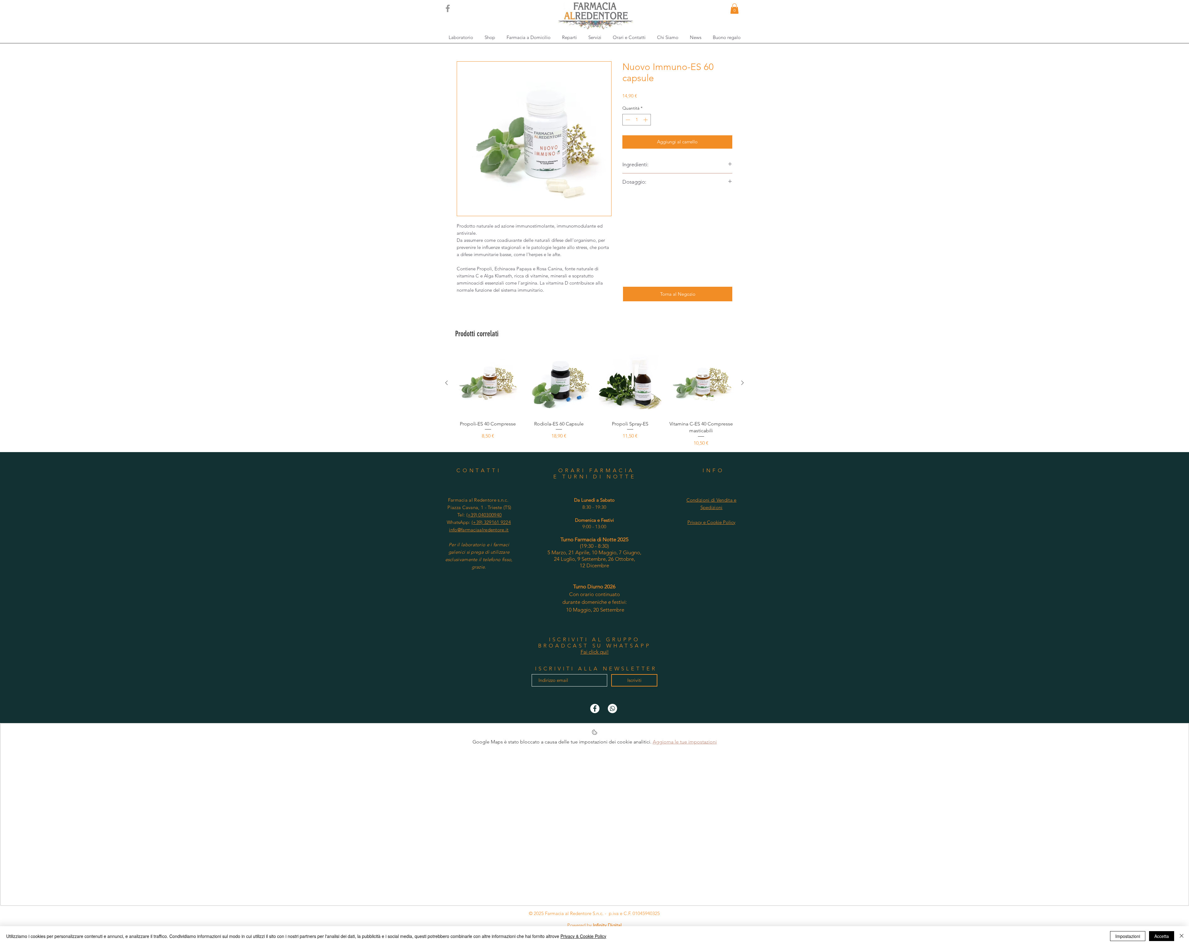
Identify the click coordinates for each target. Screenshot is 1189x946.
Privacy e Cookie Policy (711, 522)
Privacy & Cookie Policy (583, 936)
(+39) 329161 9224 (491, 522)
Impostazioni (1127, 936)
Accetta (1161, 936)
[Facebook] (448, 8)
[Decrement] (627, 119)
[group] (594, 398)
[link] (734, 8)
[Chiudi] (1181, 936)
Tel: (479, 515)
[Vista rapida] (487, 383)
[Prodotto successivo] (742, 382)
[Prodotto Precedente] (446, 382)
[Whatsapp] (612, 708)
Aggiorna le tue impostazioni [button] (685, 742)
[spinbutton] (636, 119)
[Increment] (646, 119)
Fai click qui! (595, 652)
